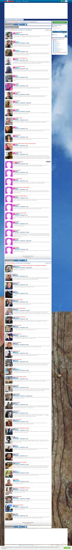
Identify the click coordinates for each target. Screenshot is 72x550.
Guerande (27, 430)
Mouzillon (27, 344)
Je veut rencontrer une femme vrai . (19, 316)
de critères (65, 33)
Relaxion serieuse (16, 221)
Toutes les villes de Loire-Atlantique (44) (60, 53)
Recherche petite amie (17, 342)
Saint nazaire (27, 94)
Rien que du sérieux (16, 100)
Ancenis (27, 421)
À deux (14, 436)
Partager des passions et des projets (19, 462)
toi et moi (14, 126)
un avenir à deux (16, 385)
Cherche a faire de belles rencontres (19, 376)
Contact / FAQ (28, 545)
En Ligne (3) (26, 1)
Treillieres (27, 481)
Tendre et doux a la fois (17, 419)
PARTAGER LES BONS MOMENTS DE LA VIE (21, 487)
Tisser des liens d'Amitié (17, 152)
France (9, 19)
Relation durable (16, 83)
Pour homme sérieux (17, 170)
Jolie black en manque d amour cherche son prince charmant (24, 143)
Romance (14, 368)
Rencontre (15, 75)
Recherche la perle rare (17, 496)
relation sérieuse (16, 109)
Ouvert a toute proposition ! (18, 299)
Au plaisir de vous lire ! (17, 325)
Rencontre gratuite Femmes (28, 256)
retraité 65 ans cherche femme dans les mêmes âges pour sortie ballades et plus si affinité (29, 265)
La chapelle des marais (29, 267)
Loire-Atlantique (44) (20, 19)
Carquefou (27, 370)
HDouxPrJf (15, 274)
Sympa (14, 49)
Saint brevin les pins (28, 240)
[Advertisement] (36, 10)
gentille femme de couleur (17, 117)
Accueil (6, 19)
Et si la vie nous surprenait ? (18, 161)
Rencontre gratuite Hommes (28, 523)
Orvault (27, 206)
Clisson (27, 293)
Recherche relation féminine (18, 505)
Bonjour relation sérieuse (17, 178)
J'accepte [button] (67, 547)
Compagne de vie (16, 453)
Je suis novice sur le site (17, 32)
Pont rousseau (28, 310)
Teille (26, 455)
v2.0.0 (36, 545)
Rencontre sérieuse (16, 230)
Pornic (27, 276)
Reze (55, 46)
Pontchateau (56, 51)
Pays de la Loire (13, 19)
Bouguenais (27, 232)
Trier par (47, 263)
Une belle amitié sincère (17, 359)
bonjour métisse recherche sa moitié (19, 213)
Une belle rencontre (16, 351)
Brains (27, 223)
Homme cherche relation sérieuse (19, 308)
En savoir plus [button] (4, 548)
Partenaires (33, 545)
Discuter (14, 40)
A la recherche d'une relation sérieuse (20, 195)
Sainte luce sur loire (57, 49)
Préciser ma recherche (11, 27)
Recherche (19, 1)
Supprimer (65, 17)
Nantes (27, 34)
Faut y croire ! (15, 513)
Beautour (27, 387)
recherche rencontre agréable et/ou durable (21, 428)
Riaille (27, 77)
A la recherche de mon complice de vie (20, 58)
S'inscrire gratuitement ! (60, 22)
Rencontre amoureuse (17, 334)
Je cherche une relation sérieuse (19, 66)
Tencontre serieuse (16, 393)
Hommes (24, 24)
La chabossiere (28, 498)
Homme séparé (15, 479)
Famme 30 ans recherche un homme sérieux (21, 187)
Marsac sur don (28, 111)
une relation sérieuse (17, 135)
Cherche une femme (16, 92)
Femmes (17, 24)
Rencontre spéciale (16, 204)
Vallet (26, 128)
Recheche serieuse (16, 282)
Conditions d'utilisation (22, 545)
